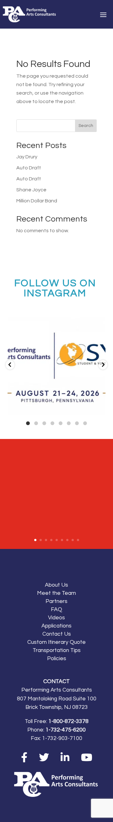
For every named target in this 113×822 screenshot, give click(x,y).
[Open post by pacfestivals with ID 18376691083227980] (56, 366)
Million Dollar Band (36, 200)
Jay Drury (26, 156)
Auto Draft (28, 167)
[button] (10, 365)
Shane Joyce (31, 189)
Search (85, 125)
